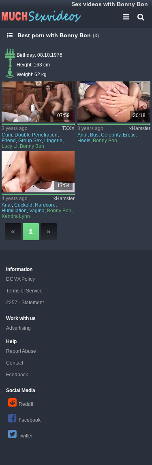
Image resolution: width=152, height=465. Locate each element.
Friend (9, 140)
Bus (94, 135)
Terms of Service (24, 291)
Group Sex (30, 140)
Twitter (26, 436)
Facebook (30, 420)
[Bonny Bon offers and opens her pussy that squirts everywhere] (113, 101)
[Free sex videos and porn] (40, 16)
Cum (7, 135)
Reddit (26, 404)
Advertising (18, 328)
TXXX (68, 128)
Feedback (17, 375)
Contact (14, 363)
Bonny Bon (32, 146)
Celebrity (110, 135)
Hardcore (45, 205)
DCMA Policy (20, 279)
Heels (83, 140)
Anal (82, 135)
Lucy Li (9, 146)
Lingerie (53, 140)
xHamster (139, 128)
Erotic (129, 135)
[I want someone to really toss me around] (38, 171)
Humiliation (14, 210)
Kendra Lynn (16, 216)
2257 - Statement (25, 302)
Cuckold (23, 205)
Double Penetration (36, 135)
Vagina (37, 210)
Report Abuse (21, 351)
